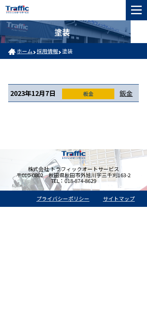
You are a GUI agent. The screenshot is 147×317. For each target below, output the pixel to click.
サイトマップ (119, 198)
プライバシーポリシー (62, 198)
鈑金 (126, 93)
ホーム (25, 51)
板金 (88, 94)
